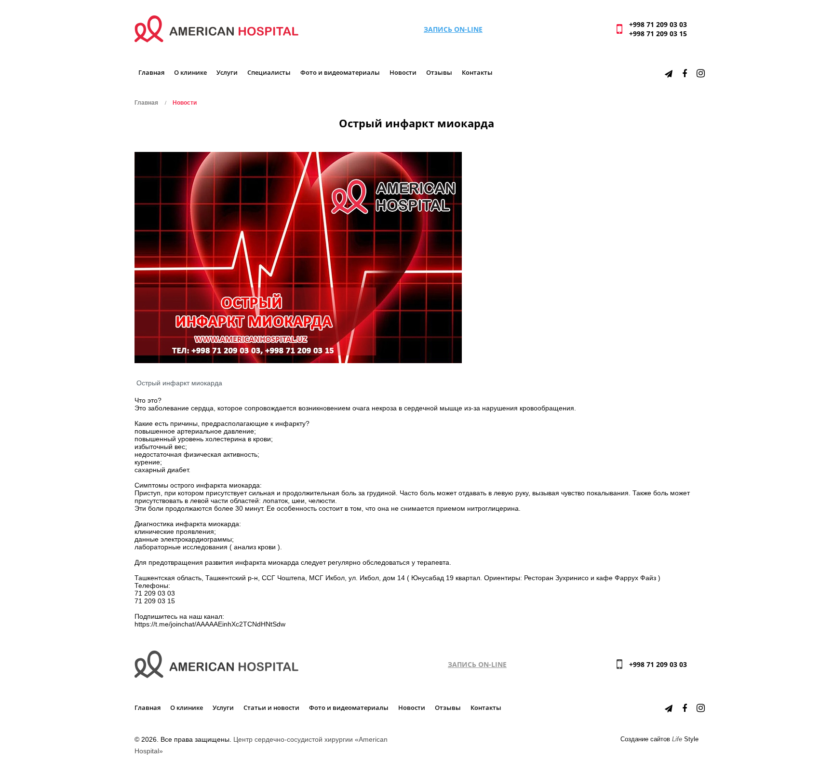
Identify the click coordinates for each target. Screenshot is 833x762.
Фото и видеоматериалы (340, 72)
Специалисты (269, 72)
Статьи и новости (271, 708)
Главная (151, 72)
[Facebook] (684, 73)
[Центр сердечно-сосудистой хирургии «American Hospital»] (216, 28)
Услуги (227, 72)
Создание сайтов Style (659, 739)
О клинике (190, 72)
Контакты (477, 72)
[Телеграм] (668, 73)
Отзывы (439, 72)
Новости (403, 72)
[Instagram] (701, 73)
